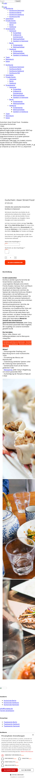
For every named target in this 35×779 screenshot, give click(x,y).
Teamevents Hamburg (12, 724)
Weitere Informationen (27, 751)
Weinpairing (8, 370)
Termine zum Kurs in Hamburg (17, 343)
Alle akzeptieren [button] (9, 770)
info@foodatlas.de (6, 709)
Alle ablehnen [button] (26, 770)
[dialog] (17, 756)
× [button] (33, 735)
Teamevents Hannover (12, 726)
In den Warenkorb (15, 262)
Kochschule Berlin (10, 701)
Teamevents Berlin (10, 722)
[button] (17, 775)
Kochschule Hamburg (11, 703)
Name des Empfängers (13, 241)
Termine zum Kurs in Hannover (14, 342)
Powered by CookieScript (17, 777)
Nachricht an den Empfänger (15, 248)
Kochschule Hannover (11, 705)
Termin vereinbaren (7, 711)
